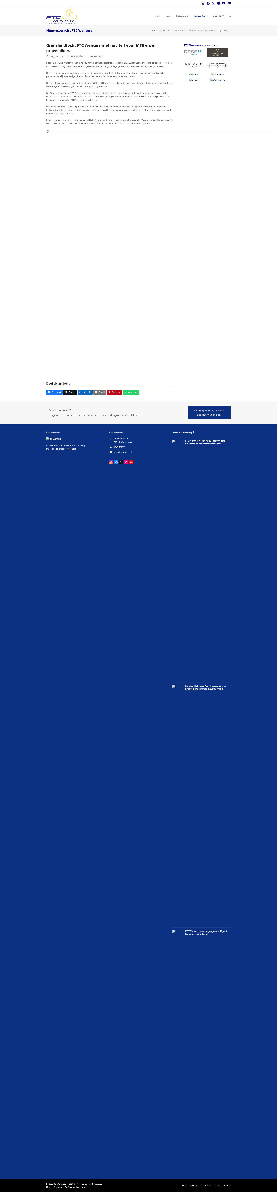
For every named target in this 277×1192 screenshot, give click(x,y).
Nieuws (162, 30)
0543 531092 (119, 447)
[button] (229, 16)
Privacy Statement (222, 1185)
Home (154, 30)
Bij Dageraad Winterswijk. (76, 1187)
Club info (194, 1185)
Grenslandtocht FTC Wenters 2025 (86, 56)
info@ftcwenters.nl (123, 452)
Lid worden (206, 1185)
